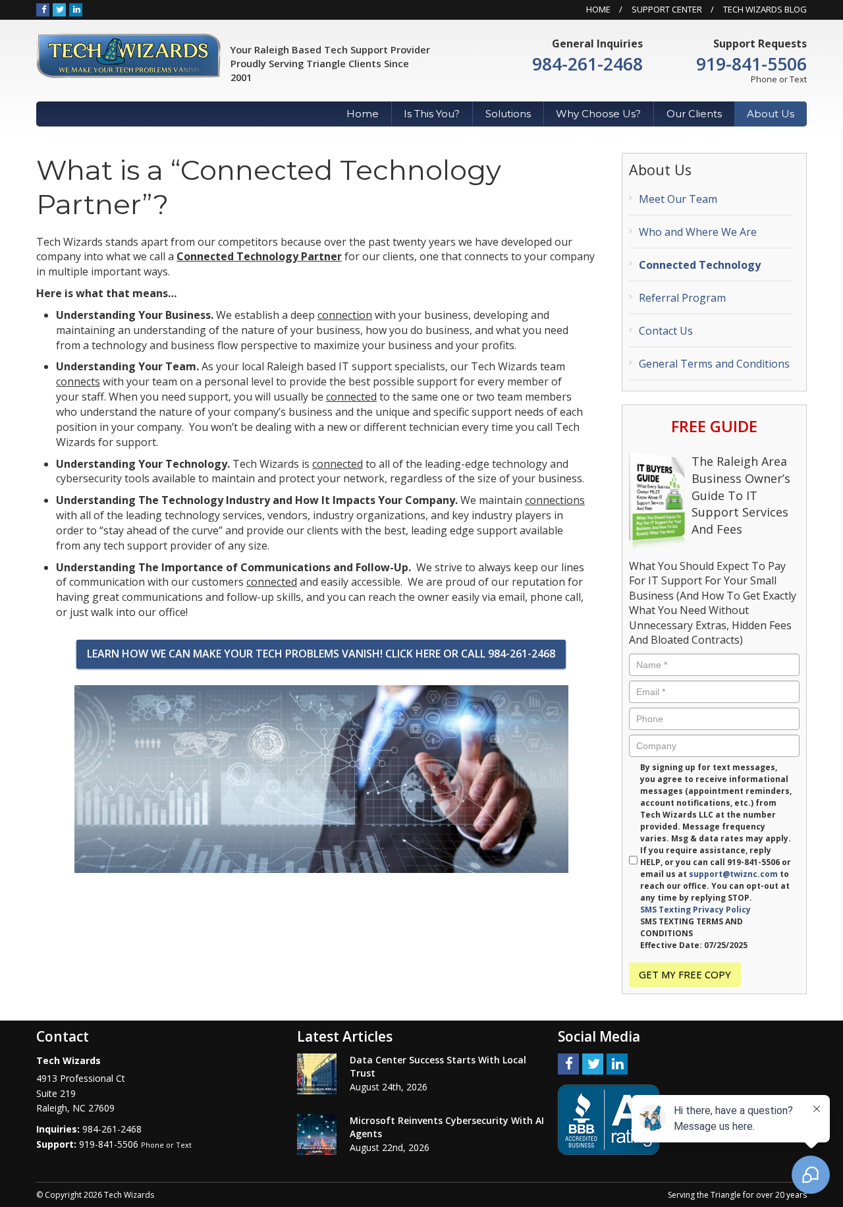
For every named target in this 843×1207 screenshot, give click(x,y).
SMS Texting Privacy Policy (695, 909)
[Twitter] (59, 9)
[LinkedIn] (75, 9)
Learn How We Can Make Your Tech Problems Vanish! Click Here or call (321, 653)
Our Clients (694, 113)
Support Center (667, 9)
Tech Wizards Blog (765, 9)
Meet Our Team (678, 199)
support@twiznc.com (733, 874)
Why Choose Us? (598, 113)
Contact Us (666, 330)
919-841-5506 (751, 64)
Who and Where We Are (698, 232)
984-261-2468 (587, 64)
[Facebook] (42, 9)
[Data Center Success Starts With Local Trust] (317, 1073)
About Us (770, 113)
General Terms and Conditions (714, 363)
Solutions (508, 113)
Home (598, 9)
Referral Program (682, 298)
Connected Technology (700, 265)
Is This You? (432, 113)
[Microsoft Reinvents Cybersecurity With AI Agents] (317, 1134)
